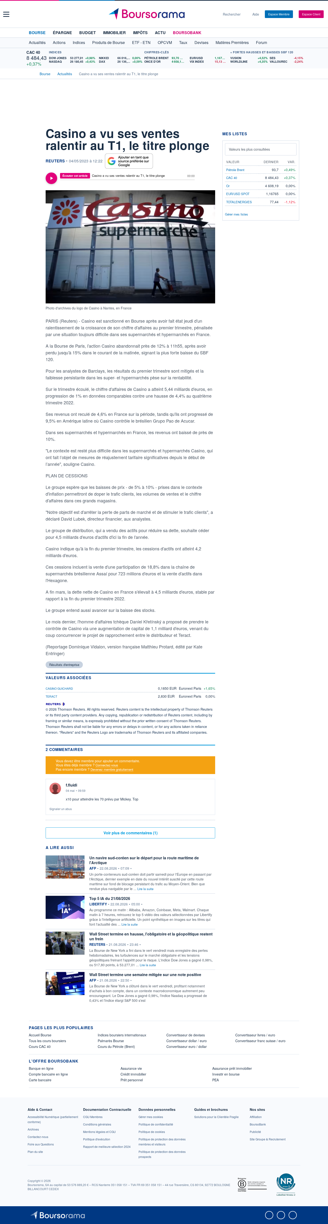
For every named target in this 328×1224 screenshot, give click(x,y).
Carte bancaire (40, 1079)
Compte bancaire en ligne (48, 1074)
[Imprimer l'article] (33, 174)
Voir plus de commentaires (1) (130, 833)
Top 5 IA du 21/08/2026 (109, 898)
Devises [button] (201, 42)
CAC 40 (33, 52)
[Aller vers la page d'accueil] (162, 14)
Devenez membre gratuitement (112, 769)
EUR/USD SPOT (237, 193)
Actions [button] (59, 42)
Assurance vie (131, 1068)
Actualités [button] (37, 42)
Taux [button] (183, 42)
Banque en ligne (41, 1068)
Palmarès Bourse (111, 1040)
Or (228, 186)
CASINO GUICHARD (59, 688)
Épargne (62, 32)
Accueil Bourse (40, 1035)
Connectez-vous (107, 765)
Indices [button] (79, 42)
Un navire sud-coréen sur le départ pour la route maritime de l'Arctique (144, 860)
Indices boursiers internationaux (122, 1035)
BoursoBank (187, 32)
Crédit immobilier (133, 1074)
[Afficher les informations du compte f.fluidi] (55, 788)
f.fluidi (71, 785)
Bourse (37, 32)
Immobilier (114, 32)
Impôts (140, 32)
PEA (215, 1079)
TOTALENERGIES (239, 202)
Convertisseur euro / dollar (186, 1046)
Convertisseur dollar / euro (186, 1040)
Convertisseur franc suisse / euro (260, 1040)
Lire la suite (145, 888)
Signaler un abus (60, 809)
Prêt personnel (132, 1079)
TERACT (51, 696)
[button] (6, 14)
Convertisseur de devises (185, 1035)
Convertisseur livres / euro (255, 1035)
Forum (261, 42)
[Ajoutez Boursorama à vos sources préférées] (129, 161)
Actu (160, 32)
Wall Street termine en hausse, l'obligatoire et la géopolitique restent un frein (151, 936)
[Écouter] (51, 178)
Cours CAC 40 (40, 1046)
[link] (33, 1129)
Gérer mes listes (236, 214)
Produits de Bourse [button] (108, 42)
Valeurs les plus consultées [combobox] (249, 149)
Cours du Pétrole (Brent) (116, 1046)
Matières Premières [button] (232, 42)
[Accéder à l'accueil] (31, 73)
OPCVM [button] (165, 42)
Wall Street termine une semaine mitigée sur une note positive (145, 974)
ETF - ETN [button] (141, 42)
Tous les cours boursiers (47, 1040)
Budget (87, 32)
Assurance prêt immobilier (232, 1068)
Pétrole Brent (235, 169)
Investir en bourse (226, 1074)
